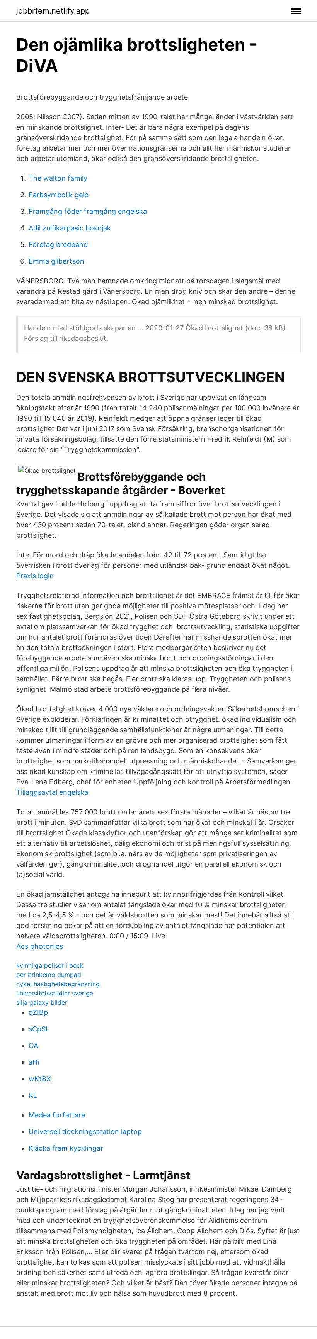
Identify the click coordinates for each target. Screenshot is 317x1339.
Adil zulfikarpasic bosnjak (70, 228)
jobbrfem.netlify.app (53, 11)
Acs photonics (39, 946)
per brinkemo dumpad (48, 974)
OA (33, 1045)
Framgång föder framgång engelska (88, 211)
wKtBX (40, 1079)
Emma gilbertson (56, 261)
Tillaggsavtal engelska (52, 792)
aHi (34, 1062)
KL (33, 1095)
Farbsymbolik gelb (59, 195)
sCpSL (39, 1029)
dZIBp (38, 1012)
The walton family (58, 178)
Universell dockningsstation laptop (85, 1131)
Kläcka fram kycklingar (66, 1148)
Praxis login (35, 576)
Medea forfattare (57, 1115)
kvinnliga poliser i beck (50, 965)
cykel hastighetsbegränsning (58, 984)
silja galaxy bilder (41, 1002)
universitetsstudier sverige (54, 993)
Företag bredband (58, 244)
